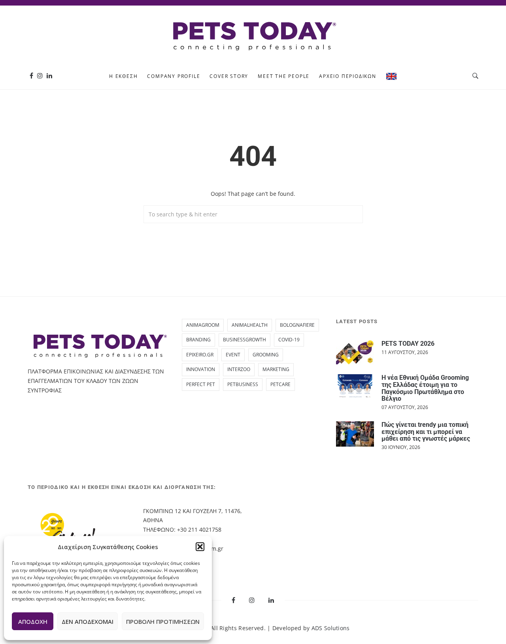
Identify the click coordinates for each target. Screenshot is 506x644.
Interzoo (238, 369)
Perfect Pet (200, 384)
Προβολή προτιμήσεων (163, 621)
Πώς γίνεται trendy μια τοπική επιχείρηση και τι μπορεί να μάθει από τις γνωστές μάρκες (425, 431)
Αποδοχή (32, 621)
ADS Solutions (331, 628)
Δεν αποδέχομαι (87, 621)
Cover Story (229, 76)
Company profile (173, 76)
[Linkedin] (49, 75)
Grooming (266, 354)
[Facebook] (31, 75)
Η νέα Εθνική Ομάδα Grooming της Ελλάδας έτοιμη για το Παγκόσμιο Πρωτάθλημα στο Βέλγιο (425, 388)
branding (198, 339)
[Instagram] (40, 75)
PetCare (280, 384)
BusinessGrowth (244, 339)
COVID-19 (289, 339)
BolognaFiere (297, 325)
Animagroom (202, 325)
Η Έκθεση (123, 76)
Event (233, 354)
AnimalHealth (250, 325)
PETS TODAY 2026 (407, 343)
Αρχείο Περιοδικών (347, 76)
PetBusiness (242, 384)
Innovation (200, 369)
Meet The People (284, 76)
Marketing (275, 369)
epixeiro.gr (199, 354)
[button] (200, 547)
